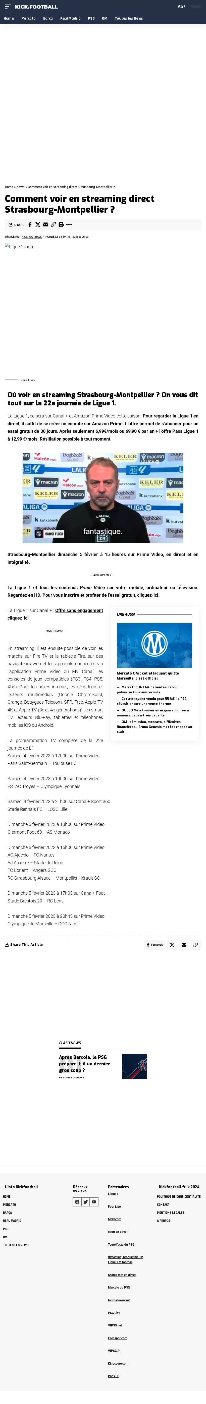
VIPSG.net (115, 1325)
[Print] (61, 225)
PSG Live (114, 1313)
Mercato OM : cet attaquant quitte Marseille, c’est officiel (148, 676)
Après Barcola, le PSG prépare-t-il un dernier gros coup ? (84, 1063)
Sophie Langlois (73, 1077)
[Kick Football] (36, 7)
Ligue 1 (113, 1194)
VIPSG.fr (114, 1351)
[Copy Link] (53, 225)
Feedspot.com (117, 1338)
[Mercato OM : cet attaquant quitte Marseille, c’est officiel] (154, 645)
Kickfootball (32, 236)
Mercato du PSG (119, 1287)
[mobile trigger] (9, 7)
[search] (171, 6)
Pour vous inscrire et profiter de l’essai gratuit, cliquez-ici (100, 595)
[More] (68, 225)
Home (9, 187)
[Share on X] (37, 225)
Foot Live (114, 1206)
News (21, 187)
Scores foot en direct (122, 1275)
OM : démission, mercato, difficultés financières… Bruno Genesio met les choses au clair (154, 727)
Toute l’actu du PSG (121, 1244)
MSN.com (114, 1219)
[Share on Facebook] (29, 225)
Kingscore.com (118, 1363)
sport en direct (117, 1232)
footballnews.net (119, 1300)
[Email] (45, 225)
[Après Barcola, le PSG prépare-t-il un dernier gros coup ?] (134, 1066)
